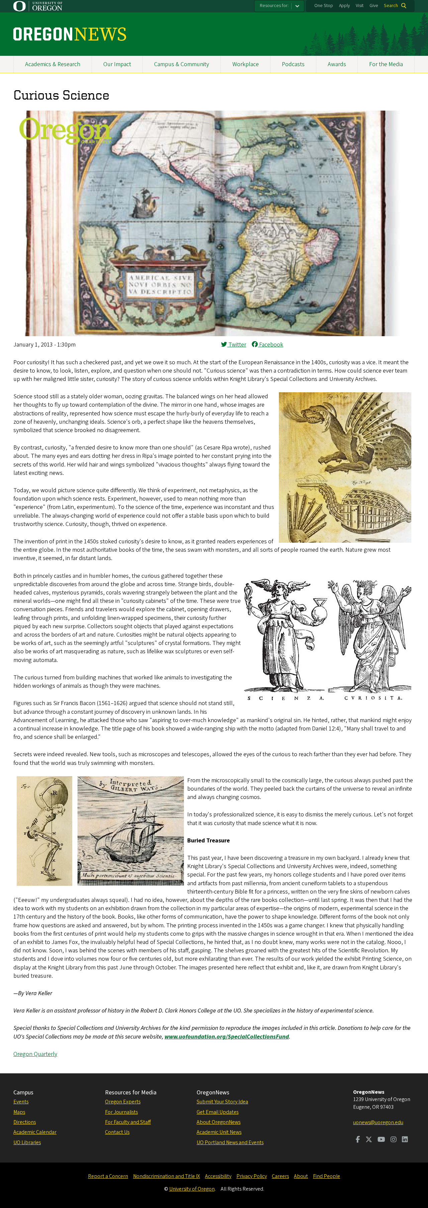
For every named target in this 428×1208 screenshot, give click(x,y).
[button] (214, 334)
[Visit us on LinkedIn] (405, 1140)
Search (391, 5)
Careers (280, 1176)
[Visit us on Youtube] (381, 1140)
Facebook (270, 345)
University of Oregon (192, 1189)
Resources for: (274, 5)
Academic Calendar (35, 1132)
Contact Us (117, 1132)
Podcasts (293, 64)
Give (373, 5)
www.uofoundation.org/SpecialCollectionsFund (227, 1037)
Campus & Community (181, 64)
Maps (19, 1112)
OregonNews (213, 1092)
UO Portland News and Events (230, 1142)
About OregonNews (218, 1122)
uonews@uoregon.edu (378, 1122)
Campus (23, 1092)
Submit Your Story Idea (222, 1101)
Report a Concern (108, 1176)
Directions (24, 1122)
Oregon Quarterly (35, 1054)
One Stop (323, 5)
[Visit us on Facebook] (358, 1140)
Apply (344, 5)
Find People (326, 1176)
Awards (337, 64)
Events (20, 1101)
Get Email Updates (217, 1112)
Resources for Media (130, 1092)
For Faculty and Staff (128, 1122)
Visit (359, 5)
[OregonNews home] (69, 34)
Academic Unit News (219, 1132)
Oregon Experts (122, 1101)
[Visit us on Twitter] (369, 1140)
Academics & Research (52, 64)
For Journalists (121, 1112)
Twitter (236, 345)
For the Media (386, 64)
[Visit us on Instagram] (393, 1140)
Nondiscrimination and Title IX (166, 1176)
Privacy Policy (251, 1176)
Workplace (245, 64)
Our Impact (117, 64)
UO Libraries (27, 1142)
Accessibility (218, 1176)
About (301, 1176)
